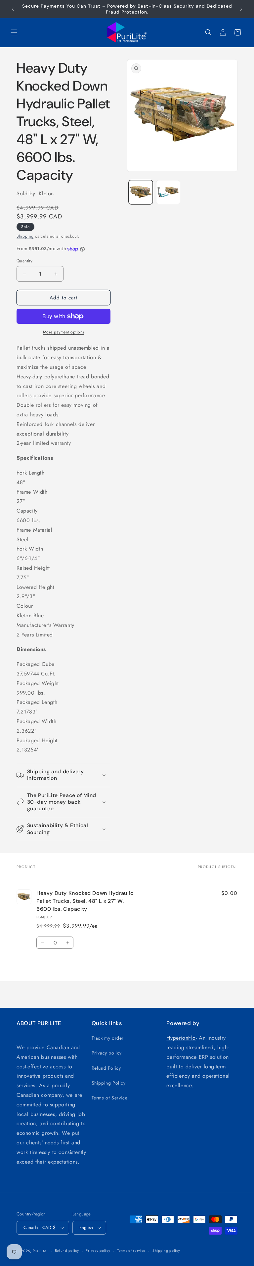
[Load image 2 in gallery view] (168, 192)
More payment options (63, 332)
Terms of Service (110, 1097)
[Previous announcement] (13, 9)
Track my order (108, 1038)
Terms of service (131, 1250)
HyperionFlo (181, 1038)
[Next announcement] (241, 9)
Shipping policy (166, 1250)
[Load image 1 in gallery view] (141, 192)
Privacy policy (107, 1053)
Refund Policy (106, 1068)
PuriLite (40, 1250)
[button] (14, 32)
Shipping (25, 236)
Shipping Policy (109, 1083)
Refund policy (67, 1250)
